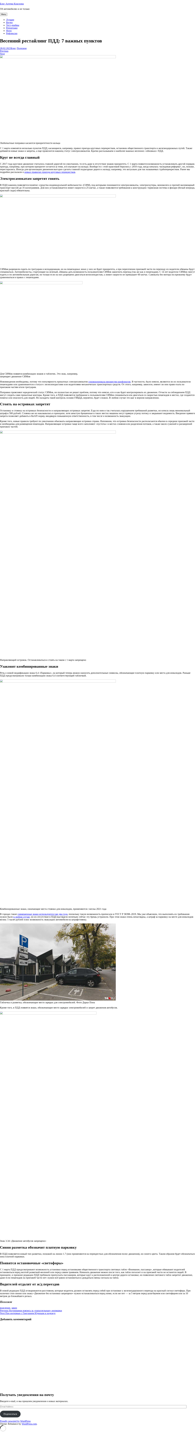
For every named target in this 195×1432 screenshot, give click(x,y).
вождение (5, 1308)
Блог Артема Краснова (12, 3)
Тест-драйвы (12, 25)
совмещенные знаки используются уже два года (42, 914)
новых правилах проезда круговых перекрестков (49, 172)
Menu (3, 14)
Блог (13, 48)
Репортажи (12, 28)
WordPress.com (29, 1424)
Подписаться (10, 1414)
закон (14, 1308)
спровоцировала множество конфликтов (109, 381)
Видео (9, 22)
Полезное (22, 48)
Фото (9, 30)
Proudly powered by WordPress (15, 1421)
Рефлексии (11, 33)
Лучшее (10, 19)
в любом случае (21, 917)
